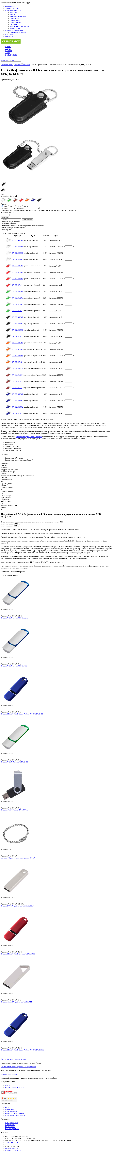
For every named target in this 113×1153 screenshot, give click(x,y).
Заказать (4, 213)
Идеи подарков (11, 55)
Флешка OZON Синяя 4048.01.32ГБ (14, 618)
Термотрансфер (15, 22)
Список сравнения (12, 1129)
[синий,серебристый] (34, 202)
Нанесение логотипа (13, 10)
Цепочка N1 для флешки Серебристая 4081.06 (18, 858)
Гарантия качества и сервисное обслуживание (18, 1067)
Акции (7, 49)
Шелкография (15, 28)
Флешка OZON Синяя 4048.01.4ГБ (14, 666)
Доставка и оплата (12, 8)
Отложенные (10, 1127)
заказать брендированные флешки (29, 437)
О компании (10, 6)
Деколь (12, 14)
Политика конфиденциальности (17, 1115)
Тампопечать (15, 20)
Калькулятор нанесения (14, 30)
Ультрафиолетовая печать (19, 26)
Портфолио (9, 34)
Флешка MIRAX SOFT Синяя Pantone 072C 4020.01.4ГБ (22, 714)
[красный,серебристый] (22, 202)
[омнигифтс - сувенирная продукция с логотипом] (11, 43)
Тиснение (13, 24)
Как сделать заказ (11, 1123)
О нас (7, 1107)
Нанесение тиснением (18, 32)
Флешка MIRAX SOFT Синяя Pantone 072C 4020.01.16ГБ (22, 1050)
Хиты (7, 53)
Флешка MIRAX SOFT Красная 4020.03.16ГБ (18, 954)
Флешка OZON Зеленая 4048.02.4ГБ (14, 762)
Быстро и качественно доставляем (13, 1059)
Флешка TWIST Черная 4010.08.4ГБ (14, 810)
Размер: (4, 204)
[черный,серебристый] (39, 202)
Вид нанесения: (7, 208)
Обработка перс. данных (14, 1113)
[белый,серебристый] (4, 202)
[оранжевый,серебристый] (28, 202)
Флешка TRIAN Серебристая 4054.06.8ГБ (16, 1002)
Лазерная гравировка (18, 16)
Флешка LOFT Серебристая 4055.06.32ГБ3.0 (17, 906)
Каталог (8, 47)
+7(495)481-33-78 (11, 1142)
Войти (7, 1085)
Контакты (9, 36)
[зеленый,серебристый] (10, 202)
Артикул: (4, 80)
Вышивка (13, 12)
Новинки (8, 51)
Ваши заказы (10, 1125)
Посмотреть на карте (13, 1150)
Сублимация (14, 18)
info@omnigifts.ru (11, 1148)
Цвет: (3, 194)
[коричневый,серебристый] (16, 202)
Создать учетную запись (14, 1087)
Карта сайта (9, 1109)
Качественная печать (9, 1074)
